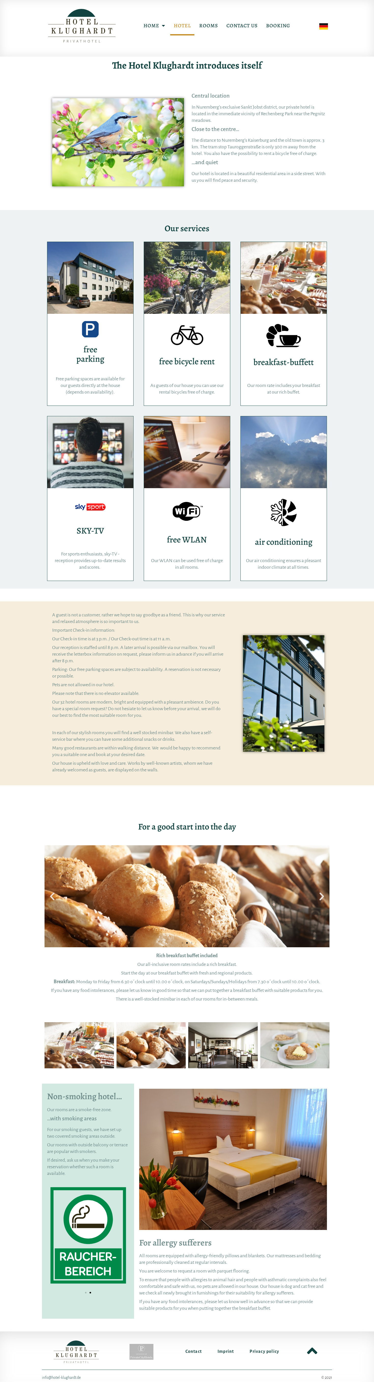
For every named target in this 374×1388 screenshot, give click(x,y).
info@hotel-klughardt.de (61, 1378)
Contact (193, 1351)
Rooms (208, 25)
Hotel (182, 25)
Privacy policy (264, 1351)
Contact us (242, 25)
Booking (278, 25)
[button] (52, 896)
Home (151, 25)
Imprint (226, 1351)
